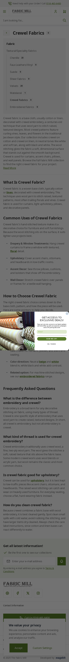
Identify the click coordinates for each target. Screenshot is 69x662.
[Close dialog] (67, 313)
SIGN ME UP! (51, 338)
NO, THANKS (51, 344)
